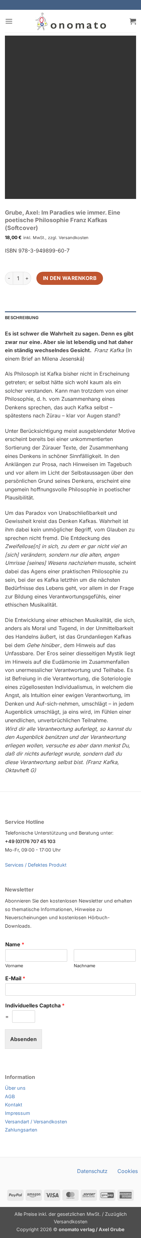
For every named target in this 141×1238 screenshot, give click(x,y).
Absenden (23, 1039)
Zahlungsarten (21, 1129)
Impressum (17, 1113)
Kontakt (13, 1104)
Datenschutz (92, 1171)
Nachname (84, 965)
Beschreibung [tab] (22, 317)
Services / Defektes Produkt (36, 865)
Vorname (14, 965)
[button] (9, 21)
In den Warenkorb (69, 278)
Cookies (127, 1171)
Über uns (15, 1088)
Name (14, 944)
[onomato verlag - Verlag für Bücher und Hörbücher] (70, 21)
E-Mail (15, 978)
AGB (10, 1096)
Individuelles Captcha (35, 1005)
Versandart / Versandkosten (36, 1121)
